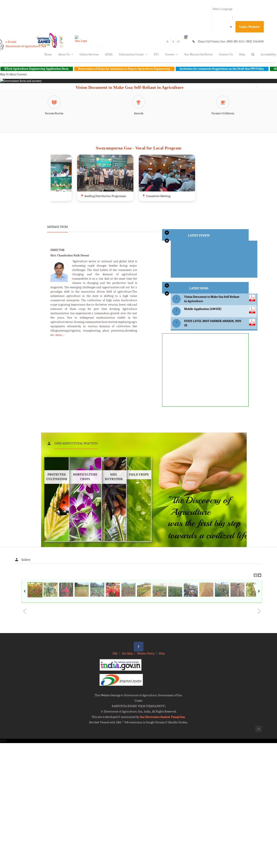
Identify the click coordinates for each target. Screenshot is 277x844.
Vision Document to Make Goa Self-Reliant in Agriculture (130, 87)
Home (48, 54)
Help (242, 54)
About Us (64, 54)
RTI (156, 54)
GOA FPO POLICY (257, 69)
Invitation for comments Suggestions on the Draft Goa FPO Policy (194, 69)
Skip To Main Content (13, 74)
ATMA (109, 54)
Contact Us (226, 54)
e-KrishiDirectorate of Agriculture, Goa (26, 44)
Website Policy (146, 653)
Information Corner (131, 54)
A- (167, 41)
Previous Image (25, 611)
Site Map (127, 653)
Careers (169, 54)
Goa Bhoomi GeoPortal (198, 54)
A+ (178, 41)
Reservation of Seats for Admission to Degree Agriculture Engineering (97, 69)
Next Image (259, 611)
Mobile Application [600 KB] (202, 309)
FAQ (115, 653)
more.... (59, 335)
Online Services (89, 54)
